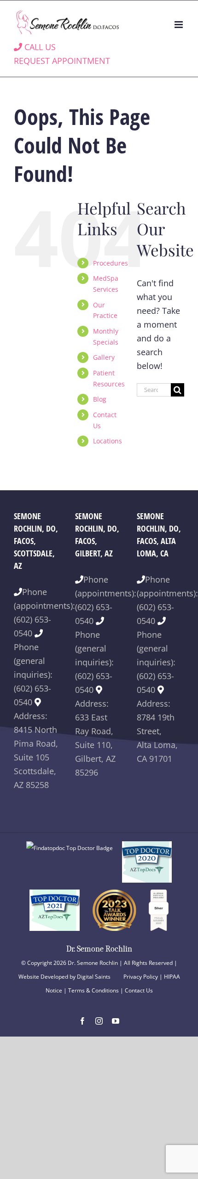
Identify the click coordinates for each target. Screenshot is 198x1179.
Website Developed (43, 977)
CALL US (39, 46)
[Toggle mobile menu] (179, 24)
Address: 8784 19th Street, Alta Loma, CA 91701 (157, 731)
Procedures (110, 263)
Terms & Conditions (93, 990)
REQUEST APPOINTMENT (62, 60)
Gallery (104, 357)
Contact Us (139, 990)
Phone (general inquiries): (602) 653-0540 (33, 674)
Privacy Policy (140, 977)
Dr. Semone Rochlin (99, 949)
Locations (107, 440)
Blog (99, 399)
